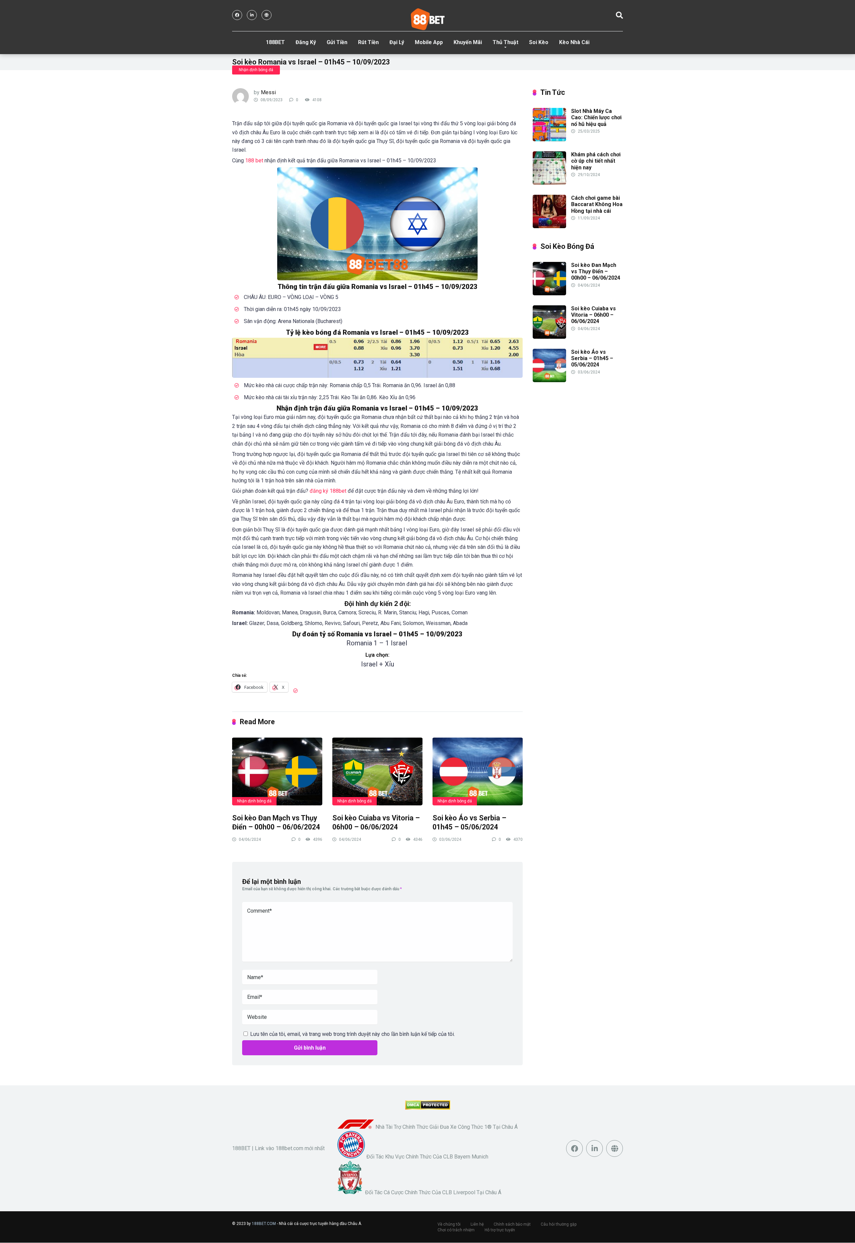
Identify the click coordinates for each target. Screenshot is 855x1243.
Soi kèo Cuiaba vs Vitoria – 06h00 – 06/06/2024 (376, 822)
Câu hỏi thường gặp (558, 1224)
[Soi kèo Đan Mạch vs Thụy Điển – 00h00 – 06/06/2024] (277, 771)
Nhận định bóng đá (256, 69)
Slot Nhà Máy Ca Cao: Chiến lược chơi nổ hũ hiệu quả (596, 117)
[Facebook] (237, 15)
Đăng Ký (306, 42)
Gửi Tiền (337, 42)
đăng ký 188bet (327, 491)
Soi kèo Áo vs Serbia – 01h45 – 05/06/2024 (469, 822)
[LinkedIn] (252, 15)
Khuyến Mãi (468, 42)
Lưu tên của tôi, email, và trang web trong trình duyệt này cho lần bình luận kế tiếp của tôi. (352, 1034)
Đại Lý (396, 42)
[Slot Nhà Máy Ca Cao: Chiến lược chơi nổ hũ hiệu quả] (549, 139)
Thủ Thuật (505, 42)
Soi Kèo (538, 42)
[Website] (267, 15)
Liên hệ (477, 1224)
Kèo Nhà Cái (574, 42)
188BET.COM (264, 1223)
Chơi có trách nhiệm (456, 1230)
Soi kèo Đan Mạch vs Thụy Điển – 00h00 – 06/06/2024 (276, 822)
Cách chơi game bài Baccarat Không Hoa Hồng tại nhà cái (597, 204)
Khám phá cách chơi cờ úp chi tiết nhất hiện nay (596, 160)
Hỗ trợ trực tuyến (500, 1230)
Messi (268, 92)
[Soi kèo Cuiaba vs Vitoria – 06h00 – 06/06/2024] (377, 771)
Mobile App (429, 42)
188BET (275, 42)
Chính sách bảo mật (512, 1224)
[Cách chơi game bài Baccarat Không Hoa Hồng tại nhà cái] (549, 226)
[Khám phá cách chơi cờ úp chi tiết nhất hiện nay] (549, 183)
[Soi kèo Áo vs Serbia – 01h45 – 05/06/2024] (478, 771)
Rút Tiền (368, 42)
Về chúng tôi (449, 1224)
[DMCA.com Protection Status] (427, 1108)
